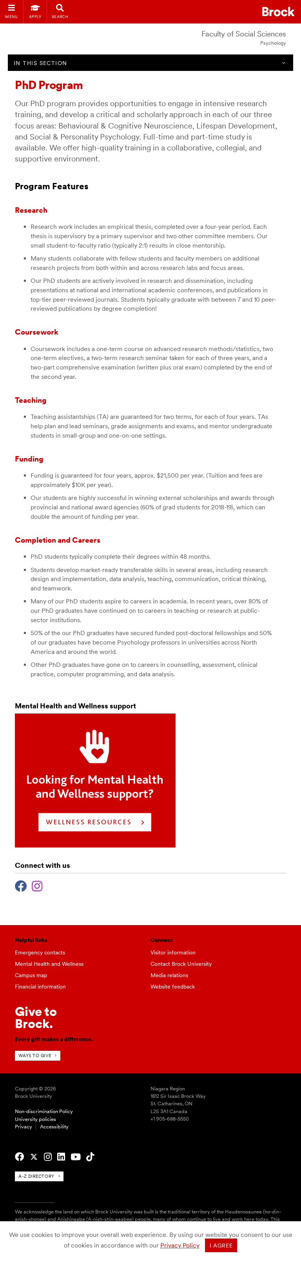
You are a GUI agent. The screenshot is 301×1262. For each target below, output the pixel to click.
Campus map (31, 975)
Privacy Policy (179, 1245)
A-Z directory (36, 1176)
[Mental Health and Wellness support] (95, 845)
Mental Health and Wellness (49, 963)
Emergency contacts (40, 952)
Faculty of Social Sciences (243, 33)
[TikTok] (90, 1157)
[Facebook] (21, 885)
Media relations (169, 975)
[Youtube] (76, 1157)
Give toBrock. (36, 1017)
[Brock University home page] (278, 11)
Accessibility (54, 1127)
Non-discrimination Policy (44, 1111)
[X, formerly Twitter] (33, 1157)
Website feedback (172, 986)
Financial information (40, 986)
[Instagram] (37, 885)
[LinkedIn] (61, 1157)
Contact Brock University (181, 963)
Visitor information (173, 952)
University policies (35, 1119)
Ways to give (34, 1055)
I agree (221, 1245)
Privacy (23, 1127)
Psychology (273, 43)
